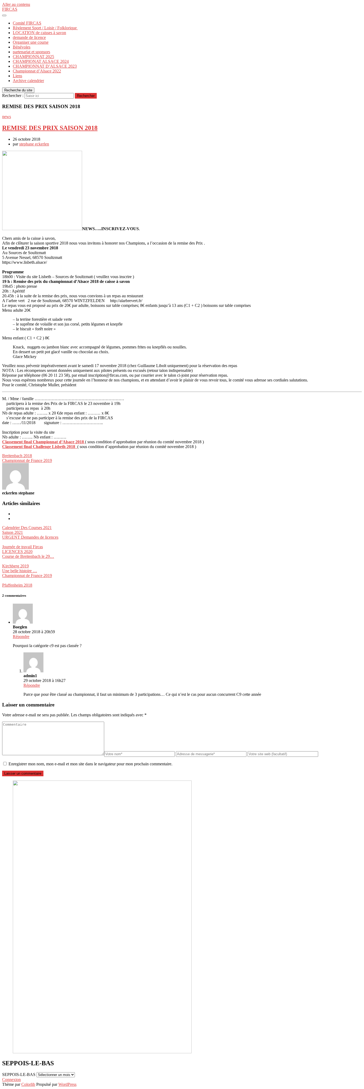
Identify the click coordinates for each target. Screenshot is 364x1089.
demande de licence (29, 37)
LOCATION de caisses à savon (39, 32)
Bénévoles (21, 47)
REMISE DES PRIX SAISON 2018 (50, 127)
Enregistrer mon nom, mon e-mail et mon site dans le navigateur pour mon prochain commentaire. (90, 764)
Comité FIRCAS (27, 23)
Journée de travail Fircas (22, 546)
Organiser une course (30, 42)
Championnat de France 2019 (27, 460)
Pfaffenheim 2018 (17, 585)
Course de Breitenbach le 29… (28, 556)
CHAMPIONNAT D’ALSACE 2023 (45, 66)
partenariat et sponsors (31, 52)
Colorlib (28, 1084)
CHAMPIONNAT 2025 (33, 56)
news (6, 116)
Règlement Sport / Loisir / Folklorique (45, 28)
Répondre (21, 636)
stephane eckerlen (34, 144)
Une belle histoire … (19, 570)
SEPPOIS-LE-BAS (18, 1074)
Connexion (11, 1079)
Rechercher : (12, 95)
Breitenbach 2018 (17, 455)
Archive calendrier (28, 80)
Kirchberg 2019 (15, 566)
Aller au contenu (16, 4)
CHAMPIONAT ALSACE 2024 (41, 61)
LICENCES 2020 (17, 551)
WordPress (67, 1084)
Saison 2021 (12, 532)
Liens (17, 76)
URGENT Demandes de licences (30, 537)
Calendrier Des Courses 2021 (27, 527)
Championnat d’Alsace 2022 (37, 71)
